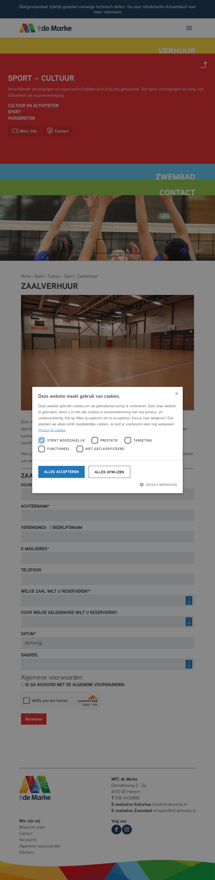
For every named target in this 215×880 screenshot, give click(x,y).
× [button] (176, 393)
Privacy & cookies (52, 430)
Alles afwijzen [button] (109, 471)
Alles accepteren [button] (61, 471)
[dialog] (107, 440)
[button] (107, 484)
